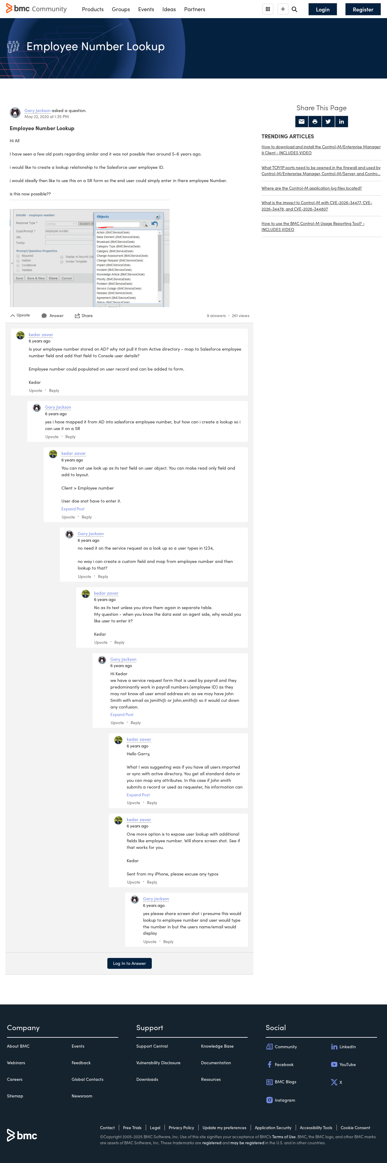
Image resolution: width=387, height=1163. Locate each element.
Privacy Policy (181, 1127)
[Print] (315, 121)
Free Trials (132, 1127)
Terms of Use (284, 1136)
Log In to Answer (129, 963)
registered (211, 1142)
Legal (155, 1127)
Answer (56, 315)
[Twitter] (328, 121)
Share (87, 315)
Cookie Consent (355, 1127)
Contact (107, 1127)
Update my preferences (224, 1127)
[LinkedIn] (341, 121)
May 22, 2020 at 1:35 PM (46, 116)
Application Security (273, 1127)
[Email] (301, 121)
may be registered (247, 1142)
